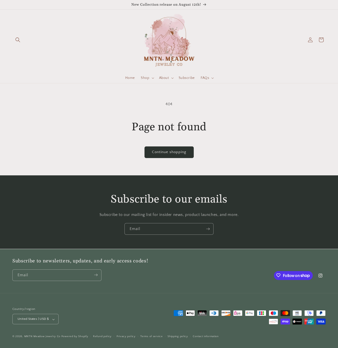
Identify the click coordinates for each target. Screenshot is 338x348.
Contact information (205, 336)
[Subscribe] (207, 229)
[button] (17, 39)
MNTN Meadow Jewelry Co (42, 336)
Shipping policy (178, 336)
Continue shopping (169, 152)
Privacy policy (126, 336)
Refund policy (102, 336)
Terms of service (151, 336)
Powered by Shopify (74, 336)
